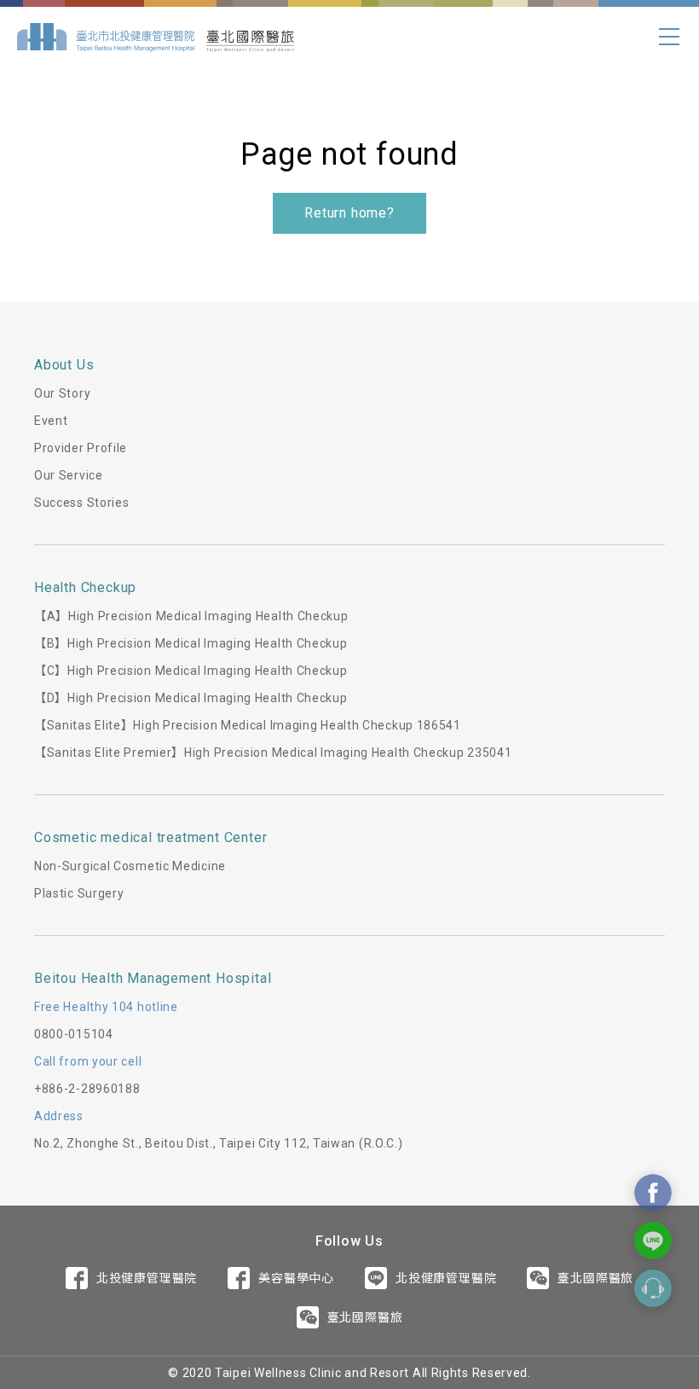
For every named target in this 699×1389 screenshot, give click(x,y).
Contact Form (653, 1288)
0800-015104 (73, 1034)
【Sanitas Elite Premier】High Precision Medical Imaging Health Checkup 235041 (273, 752)
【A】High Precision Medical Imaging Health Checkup (191, 616)
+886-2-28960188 (87, 1089)
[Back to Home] (155, 37)
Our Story (62, 393)
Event (51, 420)
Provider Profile (80, 448)
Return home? (349, 213)
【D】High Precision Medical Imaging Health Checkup (191, 698)
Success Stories (82, 502)
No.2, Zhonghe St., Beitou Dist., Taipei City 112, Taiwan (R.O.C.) (218, 1143)
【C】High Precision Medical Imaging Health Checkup (191, 670)
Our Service (68, 475)
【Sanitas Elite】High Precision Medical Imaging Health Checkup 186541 (247, 725)
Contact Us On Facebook (653, 1193)
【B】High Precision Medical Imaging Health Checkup (191, 643)
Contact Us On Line (653, 1240)
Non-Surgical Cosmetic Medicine (130, 866)
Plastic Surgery (79, 893)
